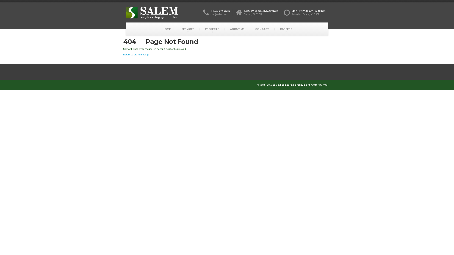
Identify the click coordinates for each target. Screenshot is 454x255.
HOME (167, 29)
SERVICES (187, 29)
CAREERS (286, 29)
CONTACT (262, 29)
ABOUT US (237, 29)
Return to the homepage (136, 54)
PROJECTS (212, 29)
